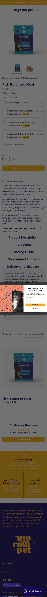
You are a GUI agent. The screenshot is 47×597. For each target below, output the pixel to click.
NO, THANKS (35, 308)
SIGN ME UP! (35, 304)
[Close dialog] (45, 286)
